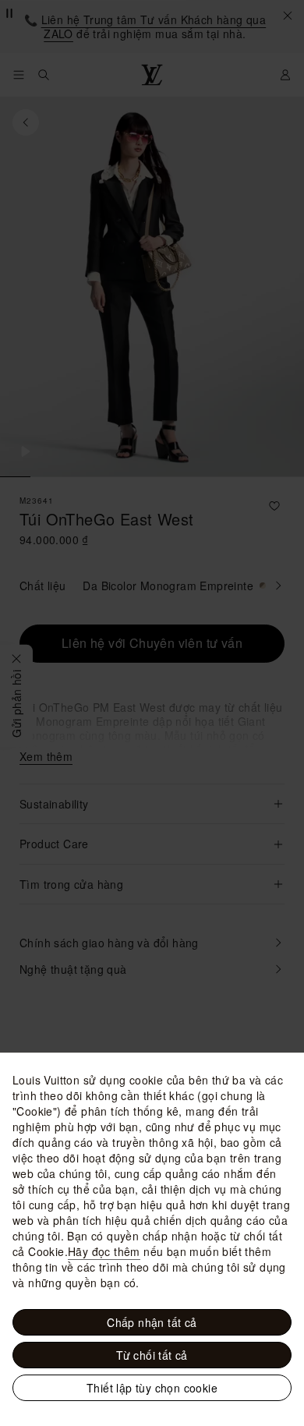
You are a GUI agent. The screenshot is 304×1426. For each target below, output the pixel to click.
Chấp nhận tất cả (151, 1322)
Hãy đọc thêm (104, 1251)
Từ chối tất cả (152, 1355)
